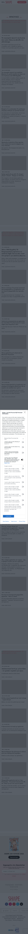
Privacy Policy (22, 521)
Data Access (14, 521)
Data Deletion (6, 521)
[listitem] (14, 439)
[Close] (25, 412)
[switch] (22, 442)
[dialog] (14, 467)
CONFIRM (8, 516)
